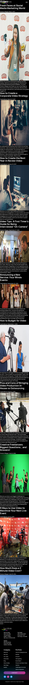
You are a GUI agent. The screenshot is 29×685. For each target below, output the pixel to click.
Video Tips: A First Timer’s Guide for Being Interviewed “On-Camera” (14, 224)
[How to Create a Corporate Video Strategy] (14, 122)
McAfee (17, 654)
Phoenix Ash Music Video (21, 663)
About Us (6, 652)
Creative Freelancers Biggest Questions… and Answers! (13, 447)
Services (6, 654)
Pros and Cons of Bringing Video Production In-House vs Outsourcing (14, 385)
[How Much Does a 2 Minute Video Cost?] (14, 594)
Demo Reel (6, 658)
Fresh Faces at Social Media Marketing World (12, 7)
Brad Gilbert (18, 660)
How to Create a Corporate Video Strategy (14, 94)
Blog (5, 660)
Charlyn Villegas (4, 11)
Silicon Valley (7, 632)
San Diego (20, 632)
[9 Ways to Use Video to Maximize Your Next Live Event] (14, 537)
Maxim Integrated (20, 669)
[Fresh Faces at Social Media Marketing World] (14, 46)
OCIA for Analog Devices (21, 652)
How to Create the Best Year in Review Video (12, 159)
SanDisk (17, 665)
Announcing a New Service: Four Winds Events (11, 277)
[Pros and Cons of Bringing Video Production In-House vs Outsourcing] (14, 412)
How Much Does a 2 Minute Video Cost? (11, 569)
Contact (14, 673)
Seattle (5, 640)
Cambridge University (21, 667)
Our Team (6, 656)
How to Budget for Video (13, 320)
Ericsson (18, 656)
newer (2, 623)
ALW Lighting (19, 658)
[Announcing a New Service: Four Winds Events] (14, 296)
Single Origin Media (20, 681)
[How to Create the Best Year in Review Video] (14, 187)
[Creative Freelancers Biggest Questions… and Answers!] (14, 474)
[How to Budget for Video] (14, 348)
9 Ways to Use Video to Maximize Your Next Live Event (13, 510)
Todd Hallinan (3, 99)
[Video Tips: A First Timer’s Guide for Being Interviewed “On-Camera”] (14, 246)
